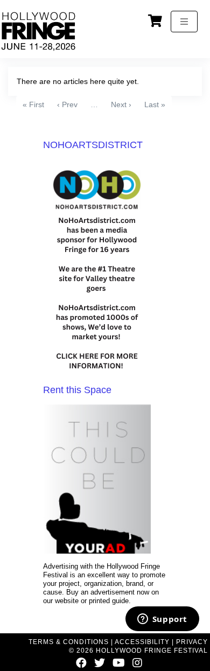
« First (33, 104)
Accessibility (142, 642)
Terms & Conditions (69, 642)
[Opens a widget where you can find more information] (162, 619)
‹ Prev (67, 104)
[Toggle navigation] (184, 21)
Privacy (192, 642)
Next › (121, 104)
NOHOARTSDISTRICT (93, 144)
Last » (154, 104)
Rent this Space (77, 390)
